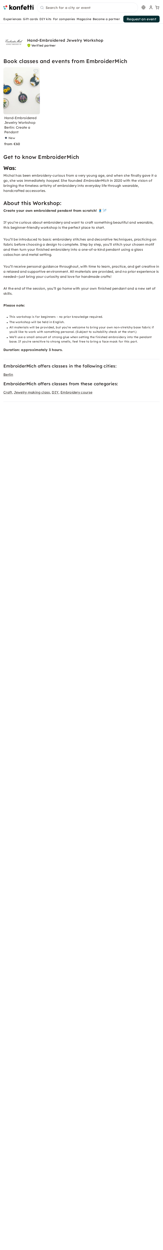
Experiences (12, 19)
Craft (7, 392)
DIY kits (45, 19)
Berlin (8, 374)
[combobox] (87, 8)
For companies (64, 19)
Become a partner (106, 19)
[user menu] (150, 7)
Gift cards (30, 19)
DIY (55, 392)
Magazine (84, 19)
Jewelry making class (32, 392)
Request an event (141, 19)
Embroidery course (76, 392)
